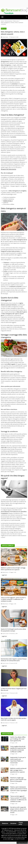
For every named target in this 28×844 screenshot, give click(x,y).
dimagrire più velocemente (8, 169)
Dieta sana (3, 28)
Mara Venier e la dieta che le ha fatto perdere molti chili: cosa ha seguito (13, 719)
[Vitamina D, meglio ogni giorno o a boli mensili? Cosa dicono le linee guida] (4, 779)
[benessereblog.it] (14, 11)
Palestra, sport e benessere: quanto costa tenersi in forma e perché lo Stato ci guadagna (18, 788)
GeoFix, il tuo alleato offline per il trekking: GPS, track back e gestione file (17, 738)
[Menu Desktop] (2, 17)
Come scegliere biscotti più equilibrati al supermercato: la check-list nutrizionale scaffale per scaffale (18, 749)
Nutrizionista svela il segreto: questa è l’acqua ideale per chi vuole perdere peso (14, 659)
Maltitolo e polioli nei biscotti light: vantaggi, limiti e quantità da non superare (13, 568)
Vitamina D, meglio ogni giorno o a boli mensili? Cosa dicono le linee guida (18, 779)
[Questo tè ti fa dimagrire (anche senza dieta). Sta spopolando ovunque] (14, 618)
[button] (26, 17)
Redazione (5, 823)
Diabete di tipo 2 (8, 201)
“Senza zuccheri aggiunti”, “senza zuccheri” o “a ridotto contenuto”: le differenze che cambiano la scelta (13, 599)
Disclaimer (13, 823)
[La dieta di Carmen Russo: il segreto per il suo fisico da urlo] (14, 678)
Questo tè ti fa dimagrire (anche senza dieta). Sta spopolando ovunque (13, 630)
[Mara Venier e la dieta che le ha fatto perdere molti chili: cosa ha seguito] (14, 707)
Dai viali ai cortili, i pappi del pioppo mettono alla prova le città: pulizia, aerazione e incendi (18, 809)
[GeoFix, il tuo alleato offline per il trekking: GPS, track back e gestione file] (4, 738)
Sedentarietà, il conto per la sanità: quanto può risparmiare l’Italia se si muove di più (18, 760)
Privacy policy (21, 823)
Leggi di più (4, 575)
